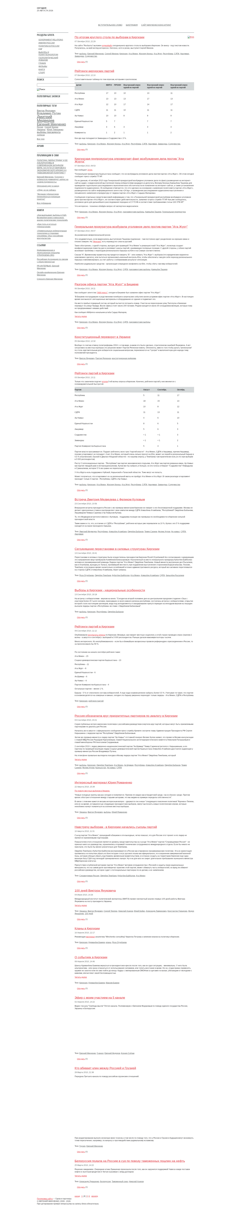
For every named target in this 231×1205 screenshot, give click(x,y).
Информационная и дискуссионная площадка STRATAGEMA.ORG (48, 252)
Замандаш (79, 56)
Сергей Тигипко (110, 911)
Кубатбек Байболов (120, 575)
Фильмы (42, 66)
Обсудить (81, 62)
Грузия (82, 1146)
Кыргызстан (100, 768)
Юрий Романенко (119, 812)
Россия (40, 127)
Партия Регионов (103, 358)
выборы (82, 54)
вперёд (94, 1196)
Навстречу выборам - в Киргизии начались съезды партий (116, 827)
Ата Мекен (133, 54)
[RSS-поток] (191, 37)
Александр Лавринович (156, 911)
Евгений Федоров (112, 1053)
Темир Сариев (150, 531)
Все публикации (44, 203)
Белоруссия (105, 1181)
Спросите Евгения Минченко (50, 279)
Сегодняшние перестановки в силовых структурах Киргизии (117, 549)
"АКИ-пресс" (102, 293)
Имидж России (46, 43)
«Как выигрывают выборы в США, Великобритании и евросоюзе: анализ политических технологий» (52, 217)
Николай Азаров (125, 911)
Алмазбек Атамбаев (118, 531)
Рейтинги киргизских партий (94, 71)
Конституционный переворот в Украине (103, 337)
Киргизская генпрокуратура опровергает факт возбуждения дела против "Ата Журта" (129, 160)
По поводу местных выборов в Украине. (92, 791)
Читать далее (81, 316)
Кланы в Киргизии (87, 928)
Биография (132, 25)
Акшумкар (184, 54)
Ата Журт (158, 54)
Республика (168, 54)
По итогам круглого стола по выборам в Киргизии (109, 37)
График (42, 63)
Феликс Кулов (164, 531)
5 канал (100, 1053)
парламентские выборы (133, 212)
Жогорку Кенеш (146, 54)
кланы (108, 942)
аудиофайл (107, 45)
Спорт (41, 73)
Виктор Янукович (86, 358)
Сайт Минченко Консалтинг (156, 25)
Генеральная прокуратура (174, 212)
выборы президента (48, 132)
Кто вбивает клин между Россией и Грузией (105, 1068)
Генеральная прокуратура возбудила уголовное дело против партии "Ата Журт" (131, 226)
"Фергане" (97, 241)
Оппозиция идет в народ (48, 186)
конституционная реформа (124, 358)
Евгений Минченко (95, 54)
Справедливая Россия (89, 876)
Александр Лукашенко (89, 1181)
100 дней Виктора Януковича (95, 890)
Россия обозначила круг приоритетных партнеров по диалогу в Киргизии (126, 715)
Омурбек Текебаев (103, 575)
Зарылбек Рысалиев (175, 575)
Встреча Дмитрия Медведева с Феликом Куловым (110, 499)
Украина (83, 812)
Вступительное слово (110, 25)
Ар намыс (175, 531)
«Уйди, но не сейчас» (46, 190)
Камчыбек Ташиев (153, 212)
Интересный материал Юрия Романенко (103, 782)
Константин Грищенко (177, 911)
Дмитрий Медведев (88, 531)
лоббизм (41, 135)
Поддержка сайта (45, 1199)
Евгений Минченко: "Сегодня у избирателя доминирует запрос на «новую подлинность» (52, 179)
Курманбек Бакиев (96, 942)
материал (90, 937)
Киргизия (123, 54)
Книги (41, 69)
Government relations (50, 40)
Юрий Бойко (139, 911)
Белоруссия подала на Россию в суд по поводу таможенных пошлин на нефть (130, 1161)
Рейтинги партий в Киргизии (94, 373)
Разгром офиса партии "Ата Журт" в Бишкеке (107, 284)
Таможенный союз (120, 1181)
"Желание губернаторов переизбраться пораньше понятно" (48, 196)
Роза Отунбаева (86, 575)
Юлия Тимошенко (55, 129)
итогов (105, 381)
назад (77, 1196)
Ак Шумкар (129, 765)
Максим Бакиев (112, 983)
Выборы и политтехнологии (48, 53)
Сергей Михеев (111, 54)
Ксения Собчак (127, 1053)
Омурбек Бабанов (135, 531)
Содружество (91, 56)
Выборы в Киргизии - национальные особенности (110, 590)
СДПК (176, 54)
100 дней (89, 914)
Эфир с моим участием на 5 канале (100, 997)
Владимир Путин (49, 113)
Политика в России (48, 46)
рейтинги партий (96, 701)
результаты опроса (96, 635)
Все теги (40, 139)
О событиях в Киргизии (91, 957)
